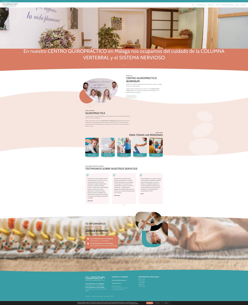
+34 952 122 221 (116, 283)
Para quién (210, 4)
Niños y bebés (92, 155)
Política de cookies (109, 296)
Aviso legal (88, 296)
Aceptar (149, 303)
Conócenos (131, 96)
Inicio (193, 4)
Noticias (237, 4)
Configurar (166, 303)
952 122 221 (96, 226)
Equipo (218, 4)
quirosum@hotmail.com (119, 280)
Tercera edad (124, 155)
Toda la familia (156, 155)
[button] (164, 188)
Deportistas (140, 155)
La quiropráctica (200, 4)
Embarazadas (108, 155)
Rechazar (158, 303)
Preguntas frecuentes (227, 4)
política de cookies (134, 303)
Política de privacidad (97, 296)
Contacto (243, 4)
